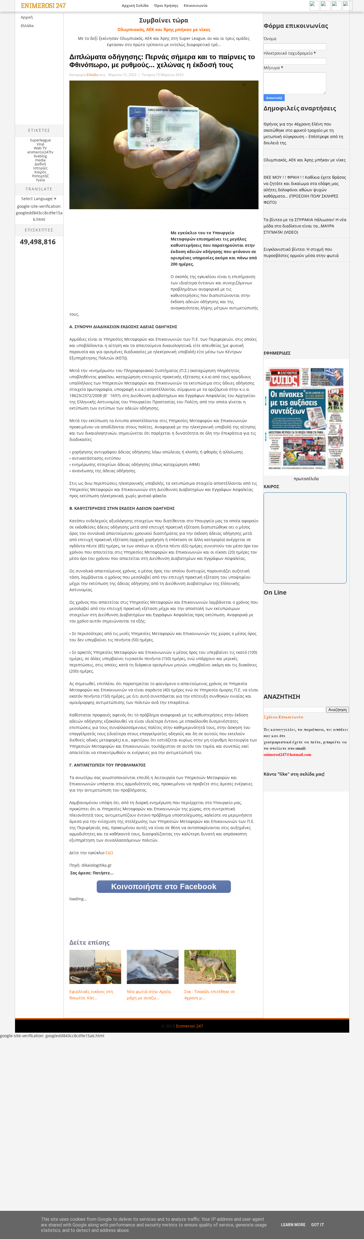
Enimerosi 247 (43, 6)
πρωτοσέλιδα (306, 478)
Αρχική (27, 17)
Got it (317, 1224)
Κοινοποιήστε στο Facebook (163, 886)
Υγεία (40, 179)
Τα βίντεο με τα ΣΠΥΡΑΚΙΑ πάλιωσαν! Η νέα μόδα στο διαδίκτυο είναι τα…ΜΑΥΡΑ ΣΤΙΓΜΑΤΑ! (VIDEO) (305, 226)
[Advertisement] (63, 81)
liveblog (40, 156)
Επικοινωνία (195, 5)
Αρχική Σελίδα (135, 5)
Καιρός (40, 171)
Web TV (40, 148)
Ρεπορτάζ (40, 175)
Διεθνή (40, 164)
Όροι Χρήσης (166, 5)
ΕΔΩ (109, 852)
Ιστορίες (40, 167)
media (40, 160)
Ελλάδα (27, 25)
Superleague (40, 140)
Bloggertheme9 (25, 1030)
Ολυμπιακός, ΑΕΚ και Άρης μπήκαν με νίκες (163, 29)
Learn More (293, 1224)
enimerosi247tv (40, 152)
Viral (40, 144)
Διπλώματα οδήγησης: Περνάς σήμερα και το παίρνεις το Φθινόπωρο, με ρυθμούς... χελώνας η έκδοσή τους (162, 61)
